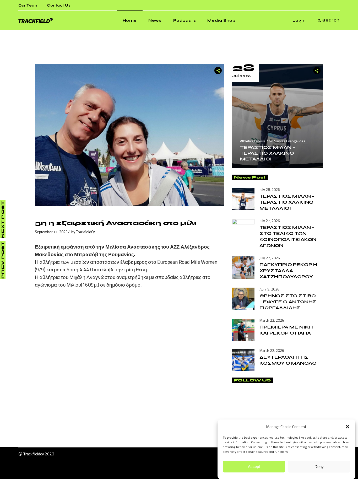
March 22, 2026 (271, 320)
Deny (319, 466)
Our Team (28, 5)
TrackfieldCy (85, 231)
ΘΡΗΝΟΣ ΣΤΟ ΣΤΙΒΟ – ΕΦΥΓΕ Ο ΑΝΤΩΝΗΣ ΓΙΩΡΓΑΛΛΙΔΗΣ (288, 302)
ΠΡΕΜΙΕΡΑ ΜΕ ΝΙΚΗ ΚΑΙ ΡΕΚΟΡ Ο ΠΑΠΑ (286, 330)
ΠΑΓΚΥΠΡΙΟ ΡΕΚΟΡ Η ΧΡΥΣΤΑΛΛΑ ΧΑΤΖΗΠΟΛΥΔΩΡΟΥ (288, 270)
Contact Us (58, 5)
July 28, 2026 (269, 189)
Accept (254, 466)
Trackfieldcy (33, 454)
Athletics (246, 141)
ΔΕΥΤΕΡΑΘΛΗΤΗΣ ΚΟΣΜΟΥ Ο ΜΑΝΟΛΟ (288, 360)
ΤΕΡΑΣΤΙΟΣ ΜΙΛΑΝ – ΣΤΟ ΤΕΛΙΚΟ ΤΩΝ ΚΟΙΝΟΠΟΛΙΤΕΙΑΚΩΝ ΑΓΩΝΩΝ (287, 236)
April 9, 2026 (269, 289)
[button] (347, 426)
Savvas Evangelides (289, 141)
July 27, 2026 (269, 220)
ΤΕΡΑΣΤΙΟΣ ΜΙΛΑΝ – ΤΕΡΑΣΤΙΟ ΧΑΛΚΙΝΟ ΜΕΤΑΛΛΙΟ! (267, 153)
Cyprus (259, 141)
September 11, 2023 (51, 231)
